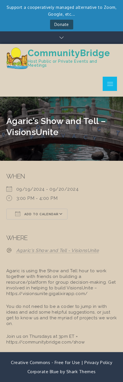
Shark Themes (81, 371)
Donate (61, 24)
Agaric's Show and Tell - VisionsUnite (57, 250)
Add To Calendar (41, 214)
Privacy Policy (98, 362)
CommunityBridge (69, 53)
